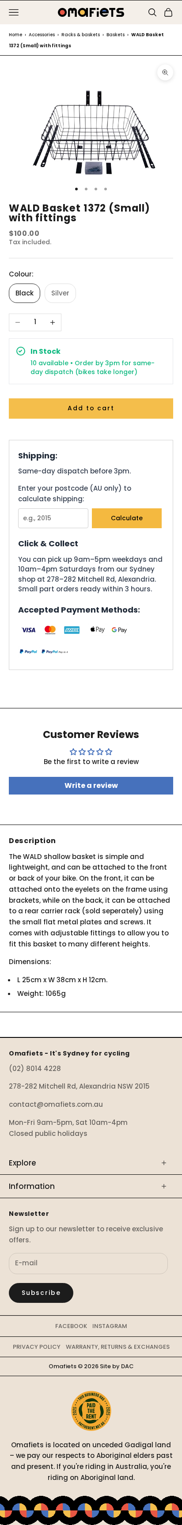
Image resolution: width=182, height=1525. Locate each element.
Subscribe (41, 1292)
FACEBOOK (71, 1326)
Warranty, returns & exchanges (118, 1347)
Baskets (115, 34)
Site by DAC (117, 1366)
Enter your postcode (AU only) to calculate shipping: (74, 494)
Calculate (127, 518)
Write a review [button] (91, 785)
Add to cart (91, 408)
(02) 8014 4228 (35, 1068)
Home (15, 34)
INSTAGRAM (109, 1326)
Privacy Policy (37, 1347)
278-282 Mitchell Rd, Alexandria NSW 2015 (79, 1086)
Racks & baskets (80, 34)
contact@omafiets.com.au (56, 1104)
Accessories (42, 34)
